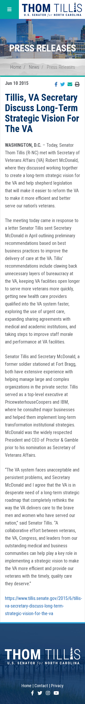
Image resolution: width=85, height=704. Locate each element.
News (34, 67)
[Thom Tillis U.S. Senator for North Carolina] (52, 9)
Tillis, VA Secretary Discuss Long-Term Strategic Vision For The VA (42, 113)
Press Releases (61, 67)
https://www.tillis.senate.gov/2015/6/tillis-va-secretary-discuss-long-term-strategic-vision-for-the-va (43, 605)
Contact (41, 685)
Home (15, 67)
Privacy (57, 685)
